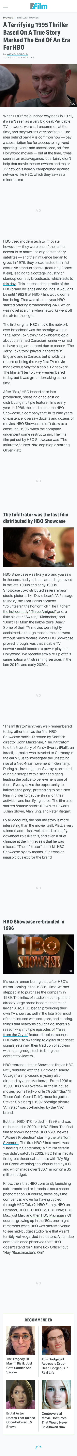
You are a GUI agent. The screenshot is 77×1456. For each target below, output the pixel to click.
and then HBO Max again (46, 1215)
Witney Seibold (17, 54)
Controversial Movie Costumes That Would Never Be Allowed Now (55, 1420)
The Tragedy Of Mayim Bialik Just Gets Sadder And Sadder (19, 1365)
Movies (8, 18)
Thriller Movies (28, 18)
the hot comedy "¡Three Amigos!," (29, 611)
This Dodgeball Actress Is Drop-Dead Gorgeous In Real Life (55, 1366)
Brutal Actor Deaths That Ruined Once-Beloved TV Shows (20, 1420)
